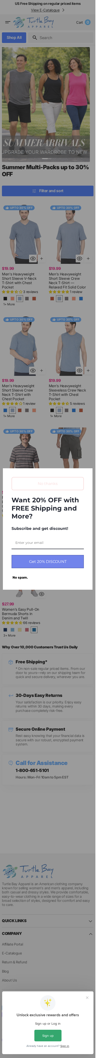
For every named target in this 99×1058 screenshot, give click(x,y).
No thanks (48, 483)
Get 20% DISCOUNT (48, 561)
